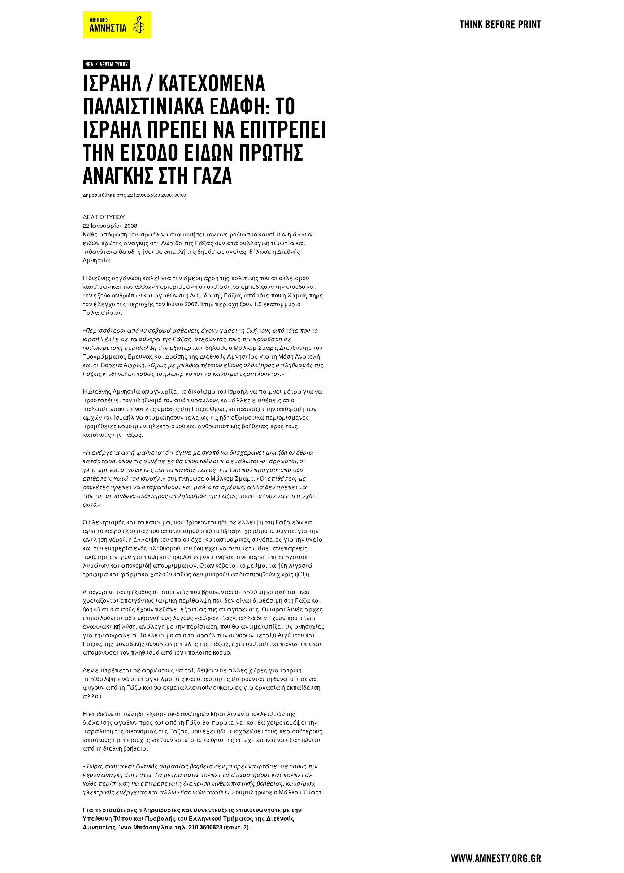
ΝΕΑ (89, 64)
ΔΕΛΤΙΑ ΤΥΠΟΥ (114, 64)
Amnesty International (117, 24)
